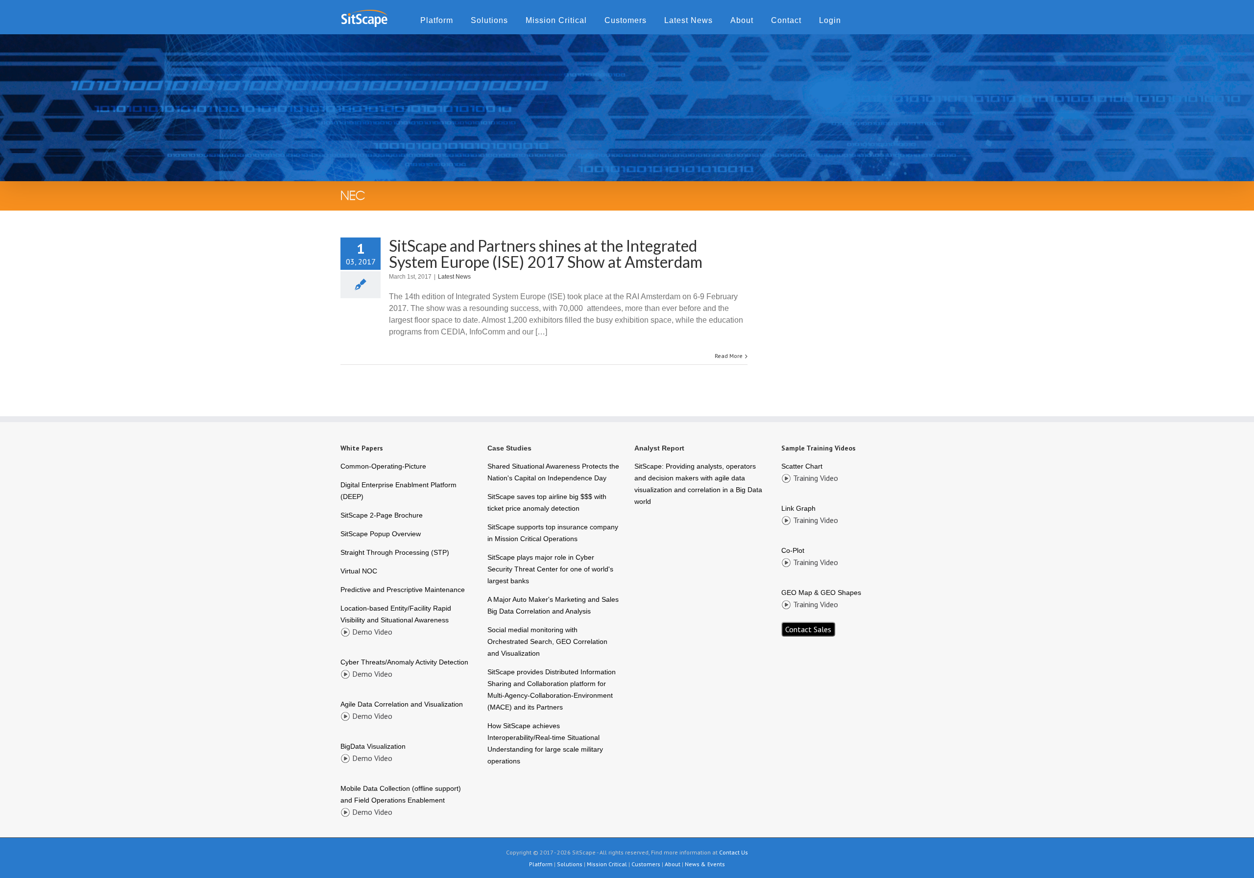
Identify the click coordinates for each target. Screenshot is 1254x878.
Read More (729, 355)
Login (830, 20)
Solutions (489, 20)
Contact (786, 20)
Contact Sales (808, 629)
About (741, 20)
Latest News (688, 20)
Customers (625, 20)
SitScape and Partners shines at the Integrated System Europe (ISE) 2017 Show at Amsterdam (545, 253)
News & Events (705, 864)
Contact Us (733, 852)
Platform (436, 20)
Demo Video (372, 632)
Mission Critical (556, 20)
